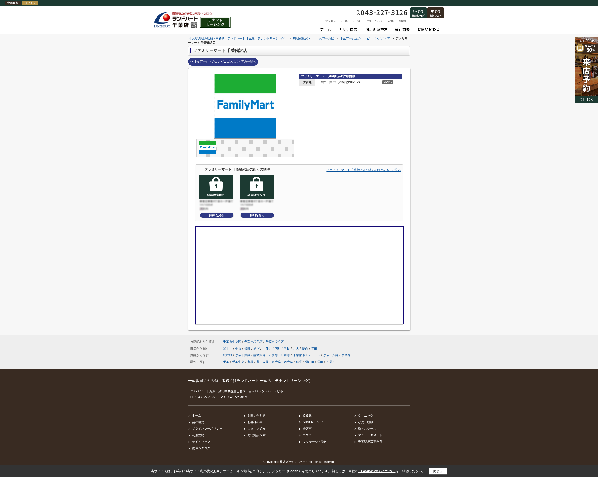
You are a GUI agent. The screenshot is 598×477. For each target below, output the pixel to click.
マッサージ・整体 (315, 441)
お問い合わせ (256, 415)
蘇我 (250, 362)
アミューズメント (370, 435)
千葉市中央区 (232, 342)
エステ (307, 435)
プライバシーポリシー (207, 428)
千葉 (226, 362)
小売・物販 (365, 422)
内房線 (274, 355)
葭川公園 (262, 362)
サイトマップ (201, 441)
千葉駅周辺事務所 (370, 441)
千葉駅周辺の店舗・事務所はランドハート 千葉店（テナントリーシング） (250, 381)
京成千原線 (331, 355)
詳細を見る (216, 215)
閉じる (437, 471)
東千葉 (276, 362)
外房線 (286, 355)
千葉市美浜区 (275, 342)
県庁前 (309, 362)
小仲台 (268, 348)
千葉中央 (238, 362)
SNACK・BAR (313, 422)
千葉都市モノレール (307, 355)
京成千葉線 (243, 355)
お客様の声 (255, 422)
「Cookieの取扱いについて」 (377, 471)
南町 (278, 348)
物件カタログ (201, 448)
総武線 (228, 355)
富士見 (228, 348)
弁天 (296, 348)
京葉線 (346, 355)
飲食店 (307, 415)
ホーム (196, 415)
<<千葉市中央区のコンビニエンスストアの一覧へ (223, 61)
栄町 (247, 348)
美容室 (307, 428)
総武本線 (260, 355)
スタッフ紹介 (256, 428)
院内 (305, 348)
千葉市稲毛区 (253, 342)
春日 (287, 348)
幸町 (314, 348)
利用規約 (198, 435)
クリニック (365, 415)
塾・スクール (367, 428)
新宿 (256, 348)
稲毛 (299, 362)
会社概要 (198, 422)
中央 (238, 348)
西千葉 (288, 362)
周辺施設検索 (256, 435)
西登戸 (330, 362)
